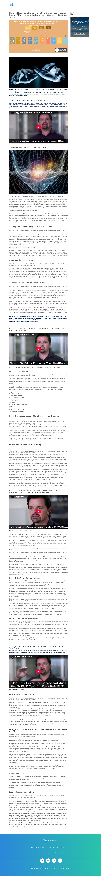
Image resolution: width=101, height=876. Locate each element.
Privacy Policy (55, 868)
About (66, 1)
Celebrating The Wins (83, 1)
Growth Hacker (74, 5)
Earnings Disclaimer (65, 868)
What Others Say (84, 5)
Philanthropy (75, 1)
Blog (70, 1)
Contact (90, 1)
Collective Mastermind (64, 5)
